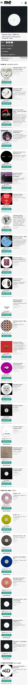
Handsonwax (16, 371)
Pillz (14, 329)
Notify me (23, 58)
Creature (15, 307)
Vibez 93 (15, 288)
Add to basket (6, 82)
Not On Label (16, 74)
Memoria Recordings (18, 160)
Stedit (6, 51)
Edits (14, 674)
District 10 (15, 265)
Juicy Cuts (15, 201)
